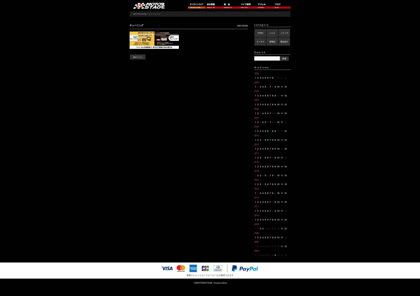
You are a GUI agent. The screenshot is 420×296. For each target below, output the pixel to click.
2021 (256, 117)
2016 (256, 162)
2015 (256, 170)
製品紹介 (284, 41)
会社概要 (213, 5)
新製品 (272, 41)
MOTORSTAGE (140, 13)
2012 (256, 197)
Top (412, 288)
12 (285, 86)
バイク (272, 33)
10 (278, 86)
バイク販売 (247, 5)
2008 (256, 232)
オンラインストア (196, 5)
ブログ (281, 5)
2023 (256, 100)
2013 (256, 188)
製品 (230, 5)
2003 (256, 250)
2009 (256, 224)
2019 (256, 135)
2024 (256, 91)
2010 (256, 215)
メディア (284, 33)
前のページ (137, 57)
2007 (256, 241)
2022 (256, 108)
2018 (256, 144)
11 (282, 86)
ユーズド (260, 41)
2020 (256, 126)
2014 (256, 179)
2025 (256, 82)
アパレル (264, 5)
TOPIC (260, 33)
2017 (256, 153)
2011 (256, 206)
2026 (256, 73)
